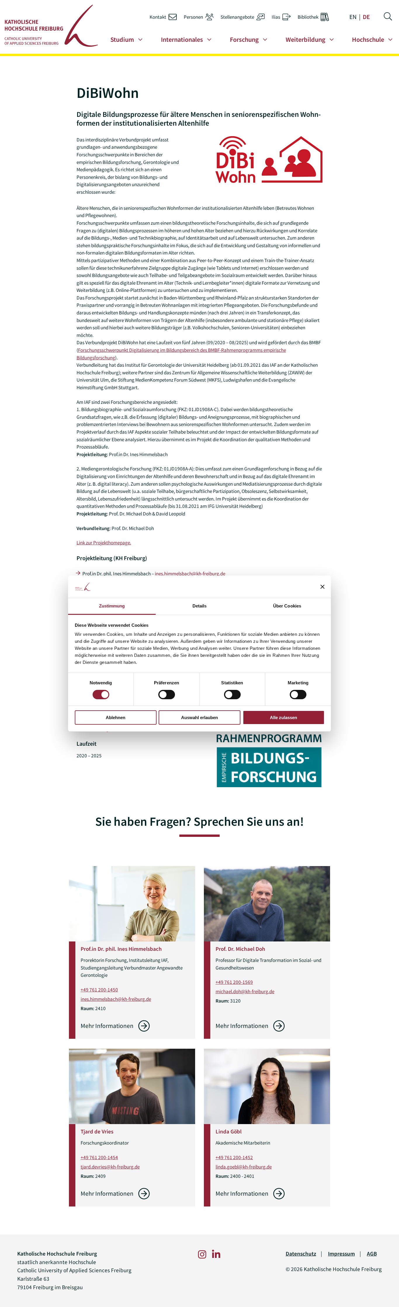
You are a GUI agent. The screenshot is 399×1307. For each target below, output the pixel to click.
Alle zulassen (283, 717)
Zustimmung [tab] (112, 605)
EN (353, 17)
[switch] (166, 694)
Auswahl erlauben (199, 717)
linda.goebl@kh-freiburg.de (244, 1167)
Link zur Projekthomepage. (104, 542)
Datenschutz (301, 1253)
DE (366, 17)
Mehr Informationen (107, 1026)
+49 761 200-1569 (234, 982)
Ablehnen (115, 717)
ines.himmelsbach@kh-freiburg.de (190, 573)
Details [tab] (199, 605)
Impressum (341, 1253)
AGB (372, 1253)
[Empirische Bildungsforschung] (269, 759)
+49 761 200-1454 (99, 1157)
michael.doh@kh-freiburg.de (245, 991)
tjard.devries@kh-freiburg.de (110, 1167)
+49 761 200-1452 (234, 1157)
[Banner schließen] (322, 587)
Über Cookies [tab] (287, 605)
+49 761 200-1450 (99, 989)
